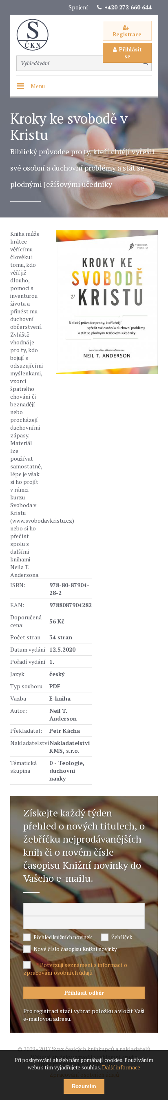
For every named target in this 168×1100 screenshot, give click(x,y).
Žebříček (121, 937)
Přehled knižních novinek (62, 937)
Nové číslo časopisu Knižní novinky (75, 949)
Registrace (127, 34)
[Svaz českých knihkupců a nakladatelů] (36, 35)
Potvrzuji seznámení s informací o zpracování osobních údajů (75, 968)
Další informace (121, 1067)
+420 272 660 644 (128, 7)
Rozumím (84, 1086)
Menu (38, 86)
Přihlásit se (130, 53)
